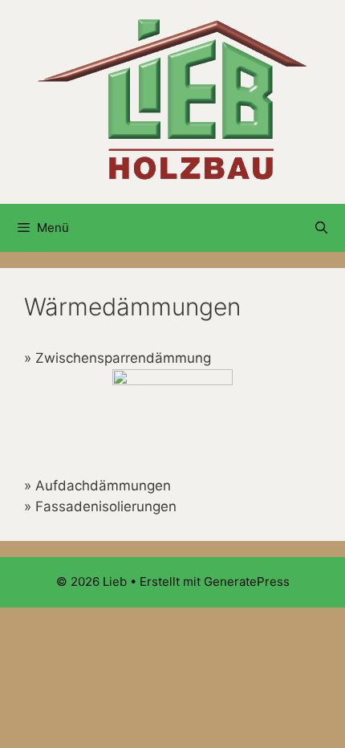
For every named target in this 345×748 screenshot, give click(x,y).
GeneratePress (247, 581)
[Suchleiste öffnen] (321, 228)
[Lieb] (172, 101)
